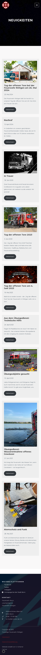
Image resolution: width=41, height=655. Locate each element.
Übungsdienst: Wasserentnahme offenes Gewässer (17, 451)
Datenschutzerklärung (9, 642)
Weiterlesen (10, 109)
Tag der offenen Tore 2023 (18, 235)
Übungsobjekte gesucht (16, 374)
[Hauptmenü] (37, 5)
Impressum (6, 637)
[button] (3, 651)
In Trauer (8, 176)
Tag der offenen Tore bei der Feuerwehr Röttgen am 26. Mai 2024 (20, 87)
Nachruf (8, 120)
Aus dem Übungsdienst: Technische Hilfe (16, 319)
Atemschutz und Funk (15, 529)
